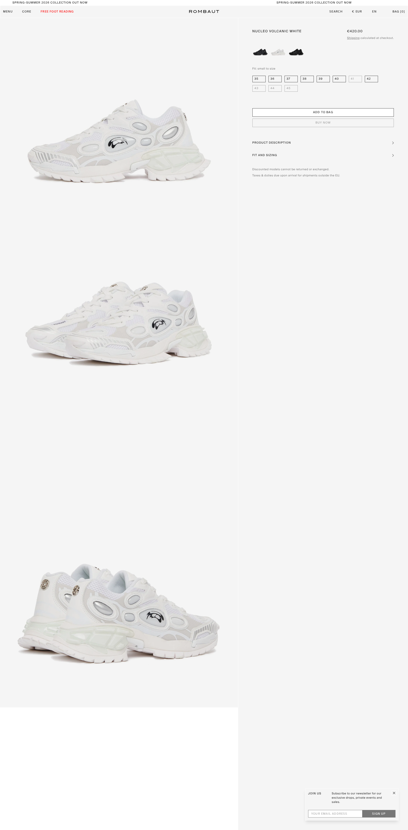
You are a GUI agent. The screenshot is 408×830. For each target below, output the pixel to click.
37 (288, 79)
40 (337, 79)
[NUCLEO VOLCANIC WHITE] (278, 50)
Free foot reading (57, 11)
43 (257, 88)
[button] (323, 143)
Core (26, 11)
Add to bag (323, 112)
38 (305, 79)
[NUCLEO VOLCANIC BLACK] (260, 50)
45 (289, 88)
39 (321, 79)
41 (352, 79)
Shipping (353, 38)
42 (369, 79)
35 (257, 79)
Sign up (379, 814)
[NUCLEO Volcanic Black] (296, 50)
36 (273, 79)
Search (336, 11)
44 (273, 88)
